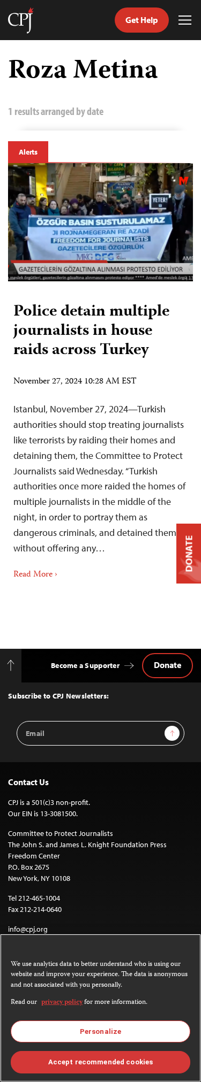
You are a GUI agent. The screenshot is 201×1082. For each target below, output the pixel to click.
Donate (167, 664)
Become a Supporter (85, 665)
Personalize (100, 1031)
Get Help (141, 19)
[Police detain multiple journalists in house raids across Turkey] (100, 222)
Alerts (28, 152)
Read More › (35, 575)
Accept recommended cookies (100, 1062)
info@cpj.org (28, 929)
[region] (100, 1008)
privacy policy (62, 1002)
